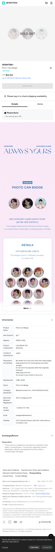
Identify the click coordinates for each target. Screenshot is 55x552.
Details (15, 104)
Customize (34, 547)
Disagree (5, 547)
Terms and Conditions (11, 470)
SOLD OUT (28, 86)
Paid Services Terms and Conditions (35, 470)
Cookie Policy (8, 476)
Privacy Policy (35, 473)
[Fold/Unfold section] (27, 320)
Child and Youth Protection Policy (15, 473)
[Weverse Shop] (3, 3)
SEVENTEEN (7, 65)
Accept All (47, 547)
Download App (46, 522)
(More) (16, 542)
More (26, 308)
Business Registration (43, 493)
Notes (40, 104)
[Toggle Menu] (51, 3)
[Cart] (46, 3)
